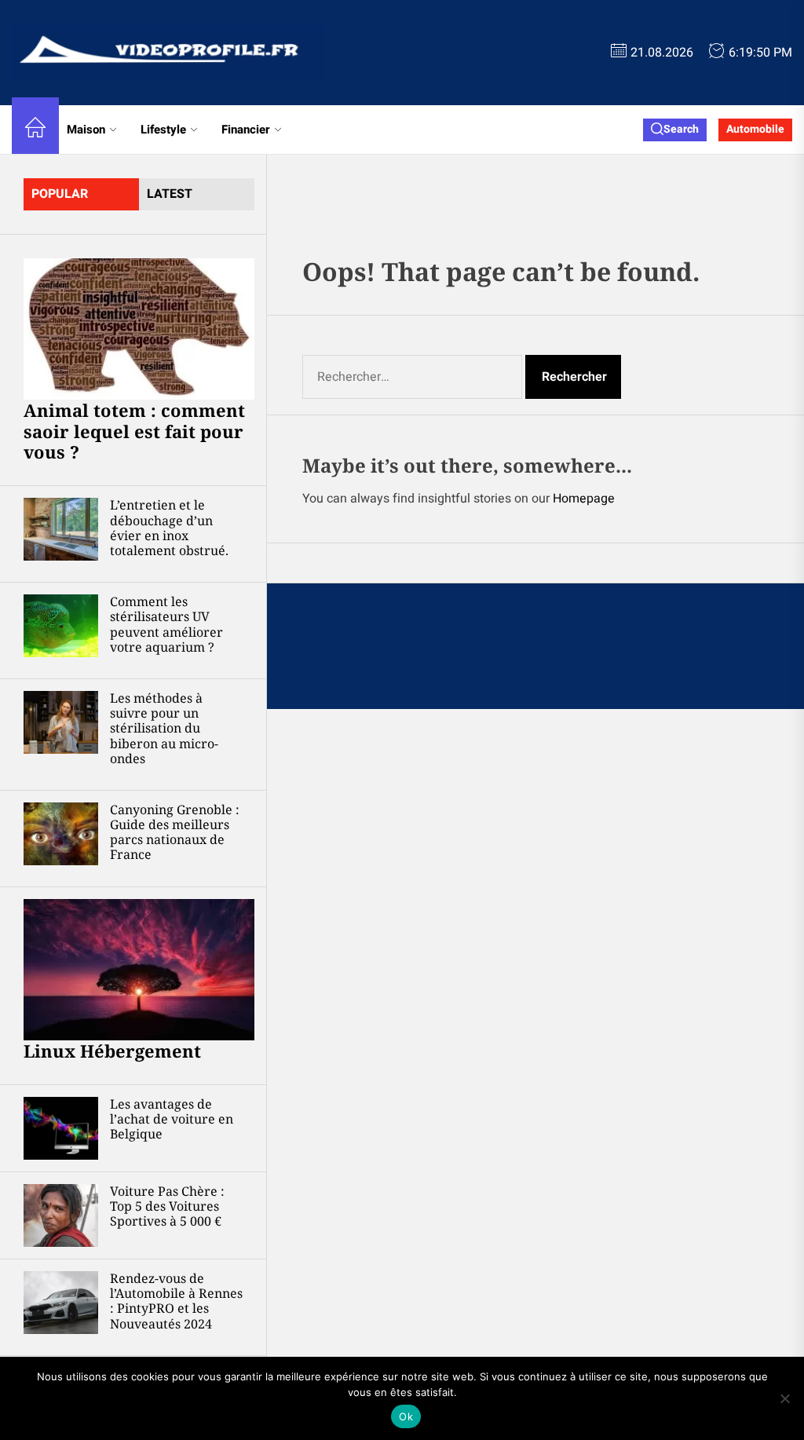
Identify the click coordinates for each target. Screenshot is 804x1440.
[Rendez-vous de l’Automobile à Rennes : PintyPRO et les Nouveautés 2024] (61, 1302)
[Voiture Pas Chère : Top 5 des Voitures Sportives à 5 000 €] (61, 1215)
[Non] (784, 1398)
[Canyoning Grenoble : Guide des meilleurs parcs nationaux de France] (61, 833)
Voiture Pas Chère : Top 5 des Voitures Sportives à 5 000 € (167, 1206)
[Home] (35, 130)
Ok (406, 1416)
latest (169, 194)
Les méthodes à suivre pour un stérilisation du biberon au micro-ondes (164, 728)
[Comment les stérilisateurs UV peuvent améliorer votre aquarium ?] (61, 625)
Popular (59, 194)
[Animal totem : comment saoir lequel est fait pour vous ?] (139, 329)
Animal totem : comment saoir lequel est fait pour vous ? (134, 430)
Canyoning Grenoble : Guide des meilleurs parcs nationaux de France (174, 832)
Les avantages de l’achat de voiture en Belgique (171, 1118)
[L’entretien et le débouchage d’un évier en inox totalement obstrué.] (61, 529)
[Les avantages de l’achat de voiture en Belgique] (61, 1128)
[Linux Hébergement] (139, 969)
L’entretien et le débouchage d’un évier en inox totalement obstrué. (169, 527)
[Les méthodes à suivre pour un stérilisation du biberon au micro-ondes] (61, 722)
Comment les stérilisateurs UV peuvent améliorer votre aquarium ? (166, 624)
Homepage (584, 498)
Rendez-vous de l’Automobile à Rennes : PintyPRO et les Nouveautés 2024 (176, 1301)
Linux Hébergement (112, 1050)
